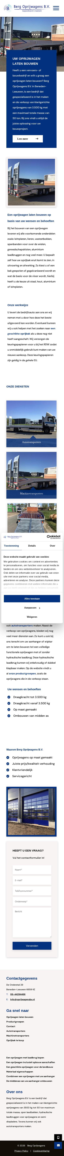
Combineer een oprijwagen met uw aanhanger (30, 1076)
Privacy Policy (21, 1150)
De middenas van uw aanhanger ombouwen (29, 1081)
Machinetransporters (17, 1035)
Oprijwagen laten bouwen (19, 1017)
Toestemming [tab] (11, 545)
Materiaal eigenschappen (19, 1071)
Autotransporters (15, 1031)
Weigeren (32, 617)
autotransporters (22, 625)
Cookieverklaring (41, 1150)
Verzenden (32, 945)
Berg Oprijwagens (36, 1145)
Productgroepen (15, 1021)
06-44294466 (17, 994)
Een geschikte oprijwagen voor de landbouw (29, 1067)
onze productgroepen (22, 673)
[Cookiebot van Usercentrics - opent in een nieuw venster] (46, 537)
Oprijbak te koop (15, 1040)
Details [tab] (32, 545)
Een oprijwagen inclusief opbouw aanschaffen (30, 1062)
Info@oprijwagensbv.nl (22, 999)
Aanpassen (30, 607)
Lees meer (22, 138)
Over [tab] (52, 545)
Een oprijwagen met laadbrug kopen (25, 1057)
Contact (10, 1026)
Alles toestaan (32, 598)
